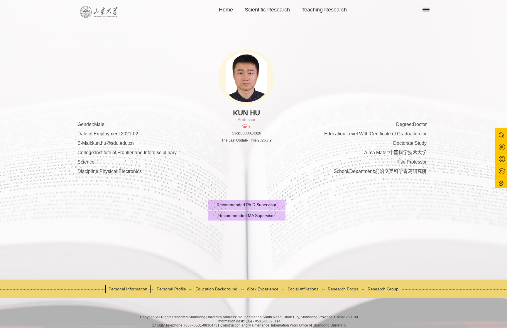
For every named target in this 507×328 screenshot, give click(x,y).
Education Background (216, 289)
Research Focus (343, 289)
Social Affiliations (303, 289)
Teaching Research (324, 10)
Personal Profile (171, 289)
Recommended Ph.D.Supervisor (246, 204)
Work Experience (262, 289)
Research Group (383, 289)
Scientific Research (267, 10)
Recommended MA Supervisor (246, 215)
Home (226, 10)
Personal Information (128, 289)
